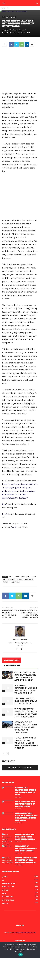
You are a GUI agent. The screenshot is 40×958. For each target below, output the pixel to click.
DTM (4, 677)
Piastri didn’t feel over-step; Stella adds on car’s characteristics (29, 613)
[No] (37, 950)
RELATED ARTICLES (11, 660)
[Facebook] (17, 649)
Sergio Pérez (15, 582)
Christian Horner (20, 576)
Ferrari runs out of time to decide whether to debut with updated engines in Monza (26, 743)
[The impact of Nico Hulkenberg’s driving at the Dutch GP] (7, 701)
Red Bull (5, 582)
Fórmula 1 (11, 579)
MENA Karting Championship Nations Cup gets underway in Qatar (25, 791)
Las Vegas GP (29, 579)
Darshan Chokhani (10, 33)
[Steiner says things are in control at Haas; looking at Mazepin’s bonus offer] (7, 860)
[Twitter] (22, 649)
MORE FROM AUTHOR (12, 665)
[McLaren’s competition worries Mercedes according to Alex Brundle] (7, 688)
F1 (8, 8)
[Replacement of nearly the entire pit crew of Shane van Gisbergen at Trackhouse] (7, 724)
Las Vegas (19, 579)
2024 (10, 576)
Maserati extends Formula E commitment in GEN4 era (10, 613)
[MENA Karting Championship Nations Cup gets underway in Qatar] (7, 790)
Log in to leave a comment (20, 768)
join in (14, 527)
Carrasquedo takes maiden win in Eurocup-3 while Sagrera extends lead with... (26, 816)
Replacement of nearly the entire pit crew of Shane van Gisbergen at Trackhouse (25, 727)
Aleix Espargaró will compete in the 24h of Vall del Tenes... (25, 804)
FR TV (7, 17)
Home (3, 8)
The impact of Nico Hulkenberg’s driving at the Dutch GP (25, 701)
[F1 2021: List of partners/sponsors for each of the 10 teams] (7, 849)
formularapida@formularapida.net (24, 932)
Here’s (4, 504)
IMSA (4, 727)
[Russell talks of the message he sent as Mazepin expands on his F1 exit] (7, 840)
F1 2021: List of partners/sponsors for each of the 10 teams (26, 848)
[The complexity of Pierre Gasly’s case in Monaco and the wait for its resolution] (7, 712)
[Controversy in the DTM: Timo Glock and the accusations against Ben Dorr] (7, 675)
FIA (4, 579)
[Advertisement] (20, 69)
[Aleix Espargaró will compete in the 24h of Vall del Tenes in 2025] (7, 804)
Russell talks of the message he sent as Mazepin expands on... (25, 837)
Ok (21, 955)
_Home (13, 17)
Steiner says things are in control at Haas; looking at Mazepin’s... (26, 860)
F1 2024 (33, 576)
